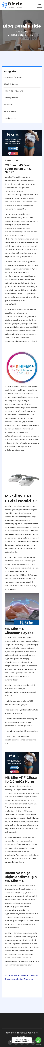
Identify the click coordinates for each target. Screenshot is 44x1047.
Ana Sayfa (22, 31)
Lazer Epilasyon (11, 98)
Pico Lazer (8, 104)
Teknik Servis (10, 118)
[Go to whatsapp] (38, 1040)
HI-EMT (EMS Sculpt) (13, 91)
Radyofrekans (10, 111)
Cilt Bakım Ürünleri (13, 77)
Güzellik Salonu (11, 84)
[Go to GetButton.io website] (38, 1044)
